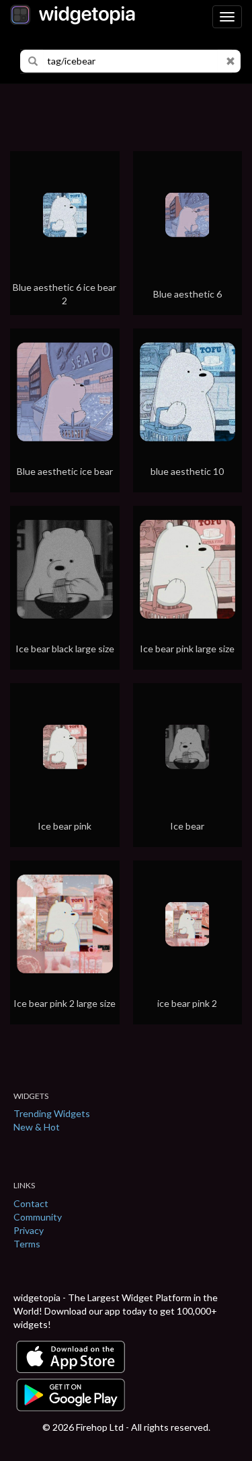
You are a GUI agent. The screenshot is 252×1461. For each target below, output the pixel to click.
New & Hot (36, 1127)
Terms (26, 1243)
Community (37, 1217)
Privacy (28, 1230)
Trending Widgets (51, 1113)
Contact (30, 1203)
